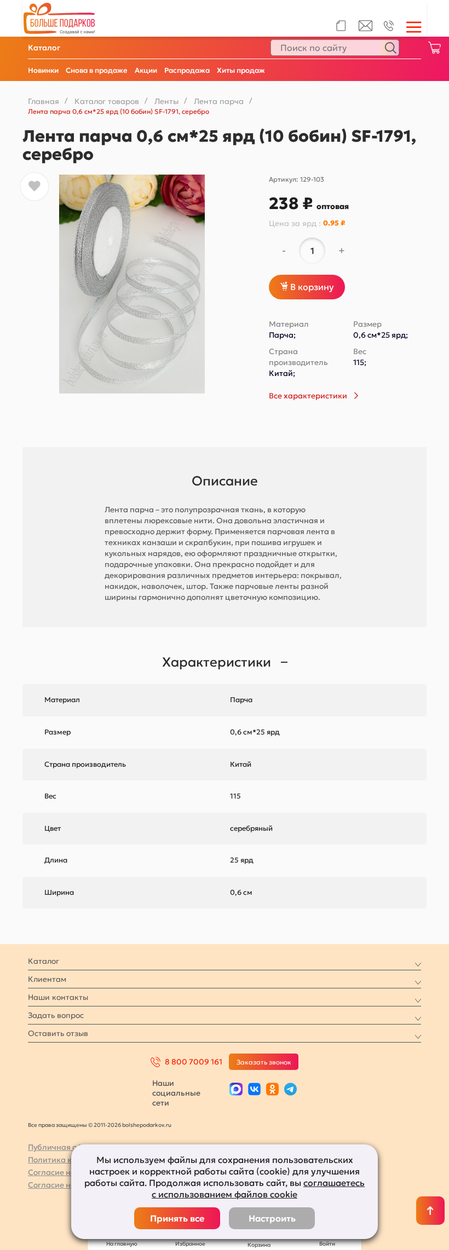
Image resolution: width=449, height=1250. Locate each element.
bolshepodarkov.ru (146, 1125)
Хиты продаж (241, 70)
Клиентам (47, 979)
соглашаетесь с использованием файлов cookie (258, 1188)
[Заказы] (341, 25)
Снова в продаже (97, 70)
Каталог (44, 48)
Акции (146, 70)
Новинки (43, 70)
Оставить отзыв (58, 1033)
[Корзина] (434, 47)
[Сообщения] (365, 28)
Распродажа (187, 70)
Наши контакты (58, 997)
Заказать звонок (264, 1062)
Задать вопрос (56, 1015)
